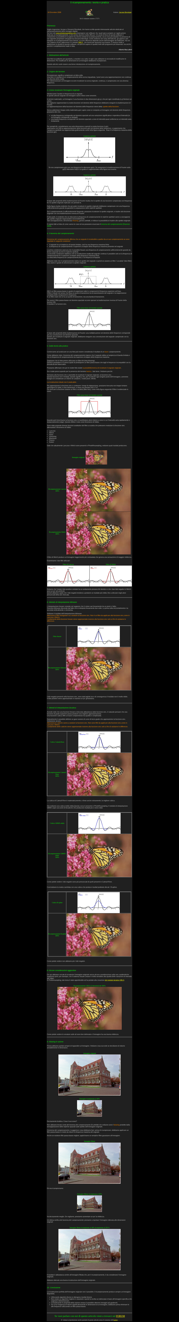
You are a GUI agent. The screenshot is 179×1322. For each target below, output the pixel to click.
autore (116, 1320)
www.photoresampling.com (66, 33)
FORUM (120, 1316)
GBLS (80, 42)
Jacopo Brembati (125, 12)
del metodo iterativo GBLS (114, 980)
